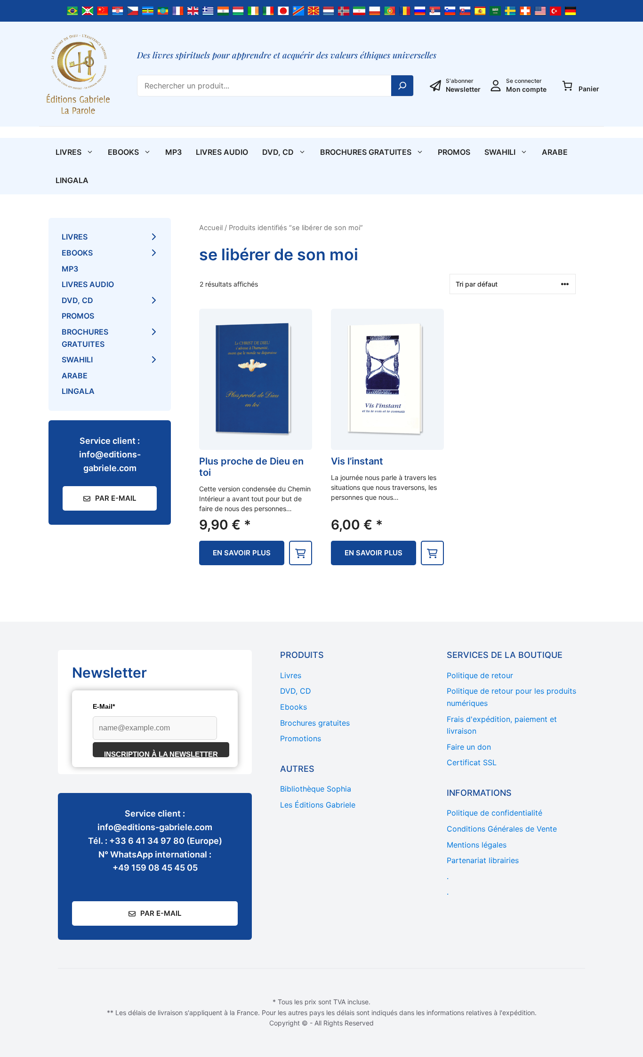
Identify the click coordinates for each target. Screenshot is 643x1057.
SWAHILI (499, 152)
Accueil (211, 228)
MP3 (173, 152)
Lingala (72, 180)
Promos (454, 152)
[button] (300, 553)
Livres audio (222, 152)
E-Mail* (104, 706)
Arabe (555, 152)
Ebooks (123, 152)
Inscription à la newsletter (161, 753)
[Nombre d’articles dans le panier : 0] (567, 85)
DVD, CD (278, 152)
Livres (68, 152)
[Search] (402, 85)
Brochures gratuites (365, 152)
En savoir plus (242, 552)
